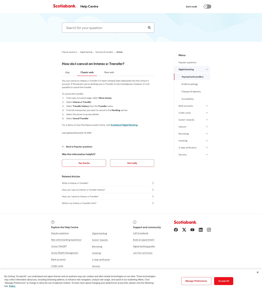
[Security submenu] (207, 154)
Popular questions (69, 52)
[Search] (149, 27)
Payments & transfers (104, 52)
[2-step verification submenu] (207, 147)
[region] (131, 280)
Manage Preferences (196, 281)
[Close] (258, 272)
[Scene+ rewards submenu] (207, 119)
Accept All (223, 281)
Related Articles (71, 176)
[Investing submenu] (207, 140)
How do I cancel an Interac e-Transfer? (93, 63)
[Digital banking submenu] (207, 69)
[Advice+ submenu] (207, 126)
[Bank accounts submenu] (207, 106)
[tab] (67, 72)
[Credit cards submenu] (207, 112)
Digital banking (86, 52)
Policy (12, 286)
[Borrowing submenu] (207, 133)
